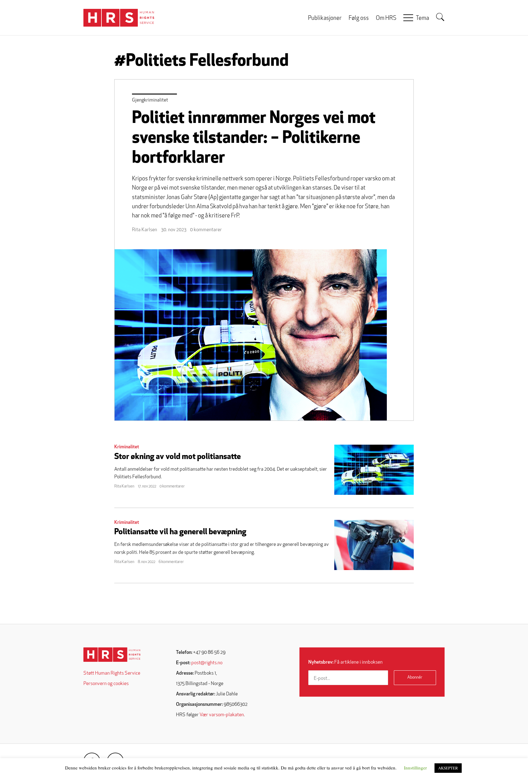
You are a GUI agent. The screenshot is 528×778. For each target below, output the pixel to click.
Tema (422, 18)
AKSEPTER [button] (448, 768)
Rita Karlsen (144, 230)
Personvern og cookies (106, 683)
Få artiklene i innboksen (345, 662)
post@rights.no (206, 663)
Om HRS (386, 18)
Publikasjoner (325, 18)
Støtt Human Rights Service (111, 673)
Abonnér (414, 678)
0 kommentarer (206, 230)
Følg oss (359, 18)
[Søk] (440, 17)
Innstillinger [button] (415, 768)
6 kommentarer (171, 562)
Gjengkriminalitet (150, 100)
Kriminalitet (126, 447)
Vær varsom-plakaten (222, 715)
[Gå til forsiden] (112, 654)
